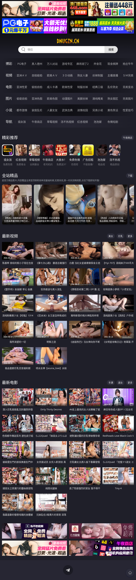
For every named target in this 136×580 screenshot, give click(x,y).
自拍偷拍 (37, 75)
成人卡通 (52, 87)
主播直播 (112, 75)
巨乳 (120, 236)
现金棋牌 (112, 64)
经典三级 (97, 87)
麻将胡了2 (82, 64)
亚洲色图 (37, 98)
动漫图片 (67, 98)
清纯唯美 (97, 98)
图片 (9, 98)
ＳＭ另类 (128, 75)
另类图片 (128, 98)
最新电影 (10, 382)
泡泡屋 (98, 122)
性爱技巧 (128, 110)
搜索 (111, 49)
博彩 (9, 63)
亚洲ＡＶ (22, 75)
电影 (9, 87)
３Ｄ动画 (67, 75)
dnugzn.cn (68, 41)
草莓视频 (52, 122)
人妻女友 (52, 110)
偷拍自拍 (37, 87)
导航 (9, 121)
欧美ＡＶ (52, 75)
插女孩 (22, 122)
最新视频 (10, 236)
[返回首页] (130, 573)
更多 (130, 236)
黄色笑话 (112, 110)
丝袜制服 (97, 75)
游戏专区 (67, 64)
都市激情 (22, 110)
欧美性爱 (67, 87)
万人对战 (52, 64)
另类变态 (128, 87)
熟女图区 (112, 98)
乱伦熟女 (112, 87)
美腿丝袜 (82, 98)
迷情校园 (82, 110)
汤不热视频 (67, 122)
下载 (130, 175)
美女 (110, 236)
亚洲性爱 (22, 87)
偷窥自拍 (22, 98)
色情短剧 (112, 122)
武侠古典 (67, 110)
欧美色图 (52, 98)
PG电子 (21, 64)
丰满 (110, 382)
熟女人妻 (82, 75)
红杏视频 (82, 122)
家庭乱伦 (37, 110)
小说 (9, 110)
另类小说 (97, 110)
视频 (9, 75)
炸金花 (98, 64)
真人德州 (37, 64)
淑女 (120, 382)
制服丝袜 (82, 87)
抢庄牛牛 (128, 64)
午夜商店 (37, 122)
